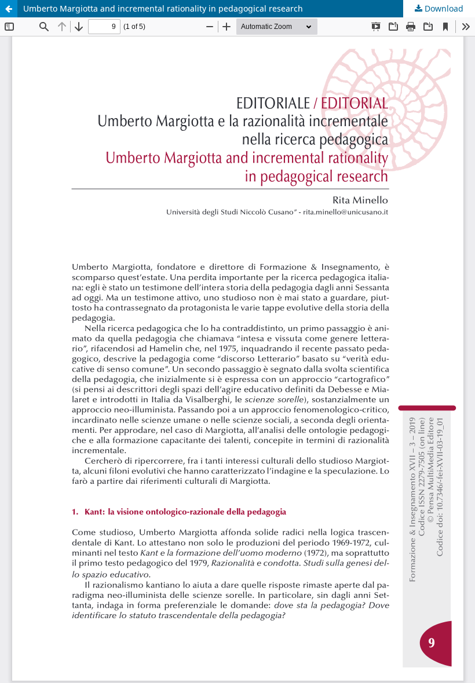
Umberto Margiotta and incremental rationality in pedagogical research (163, 8)
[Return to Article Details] (8, 8)
